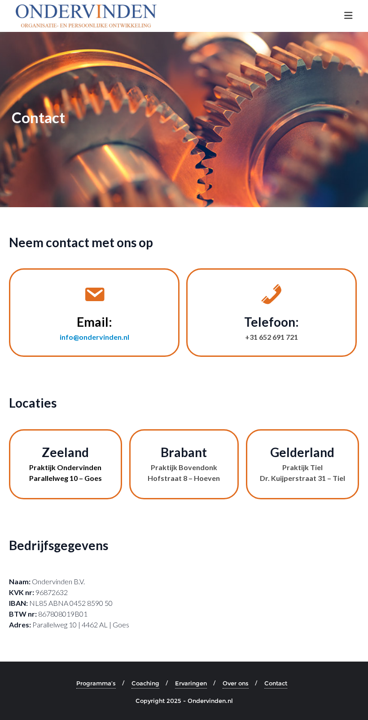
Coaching (145, 683)
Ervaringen (191, 683)
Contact (275, 683)
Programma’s (96, 683)
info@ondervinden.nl (94, 337)
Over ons (236, 683)
